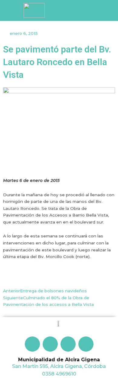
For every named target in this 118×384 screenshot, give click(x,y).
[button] (94, 11)
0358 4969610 (59, 374)
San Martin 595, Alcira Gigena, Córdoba (59, 366)
